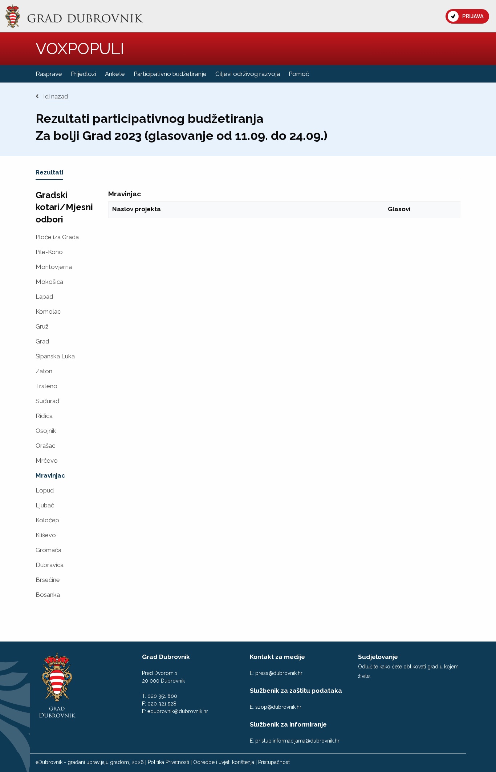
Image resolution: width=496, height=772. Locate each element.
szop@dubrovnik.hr (278, 707)
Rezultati (49, 172)
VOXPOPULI (80, 48)
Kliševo (46, 535)
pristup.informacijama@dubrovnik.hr (297, 741)
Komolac (48, 312)
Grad (42, 341)
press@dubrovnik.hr (278, 673)
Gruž (42, 326)
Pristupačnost (274, 762)
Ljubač (45, 505)
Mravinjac (50, 476)
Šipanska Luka (55, 356)
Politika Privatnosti (168, 762)
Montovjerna (54, 267)
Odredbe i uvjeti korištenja (223, 762)
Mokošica (49, 282)
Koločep (47, 520)
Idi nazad (55, 96)
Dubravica (50, 565)
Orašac (45, 446)
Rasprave (49, 73)
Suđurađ (48, 401)
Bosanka (48, 595)
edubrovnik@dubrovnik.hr (177, 711)
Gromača (48, 550)
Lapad (44, 297)
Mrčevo (47, 461)
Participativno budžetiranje (170, 73)
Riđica (44, 416)
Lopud (45, 490)
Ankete (115, 73)
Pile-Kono (49, 252)
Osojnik (46, 431)
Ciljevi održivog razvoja (247, 73)
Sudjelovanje (378, 656)
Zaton (44, 371)
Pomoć (299, 73)
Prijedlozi (83, 73)
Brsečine (48, 580)
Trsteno (46, 386)
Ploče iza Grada (57, 237)
